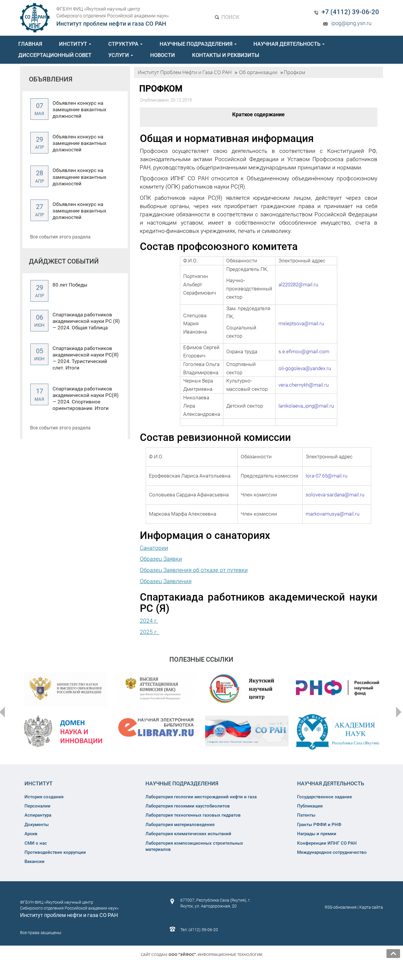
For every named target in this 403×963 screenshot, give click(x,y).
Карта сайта (371, 907)
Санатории (154, 548)
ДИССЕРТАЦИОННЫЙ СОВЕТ (54, 55)
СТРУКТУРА (124, 44)
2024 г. (149, 620)
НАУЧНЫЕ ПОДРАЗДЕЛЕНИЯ (197, 44)
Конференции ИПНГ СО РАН (327, 843)
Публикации (310, 806)
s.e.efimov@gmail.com (304, 351)
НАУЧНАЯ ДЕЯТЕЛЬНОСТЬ (287, 44)
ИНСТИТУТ (73, 44)
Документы (36, 824)
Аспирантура (37, 815)
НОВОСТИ (162, 55)
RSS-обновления (341, 907)
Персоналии (37, 806)
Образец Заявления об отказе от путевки (194, 570)
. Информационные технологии (215, 954)
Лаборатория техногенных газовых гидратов (193, 815)
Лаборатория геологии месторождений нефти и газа (201, 796)
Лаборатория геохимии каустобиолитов (187, 806)
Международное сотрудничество (332, 852)
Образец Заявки (161, 558)
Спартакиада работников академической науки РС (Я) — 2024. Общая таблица (86, 321)
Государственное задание (324, 796)
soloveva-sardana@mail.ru (335, 495)
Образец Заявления (165, 581)
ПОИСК (230, 17)
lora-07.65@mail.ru (326, 476)
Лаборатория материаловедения (179, 824)
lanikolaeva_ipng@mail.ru (306, 406)
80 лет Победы (70, 285)
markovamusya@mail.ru (332, 514)
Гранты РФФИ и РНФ (319, 824)
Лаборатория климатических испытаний (188, 833)
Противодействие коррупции (55, 852)
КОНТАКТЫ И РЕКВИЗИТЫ (225, 55)
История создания (43, 796)
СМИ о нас (35, 843)
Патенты (306, 815)
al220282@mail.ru (298, 284)
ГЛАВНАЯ (30, 44)
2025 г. (150, 632)
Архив (30, 833)
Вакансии (34, 861)
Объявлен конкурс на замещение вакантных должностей (79, 109)
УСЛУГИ (119, 55)
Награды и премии (316, 833)
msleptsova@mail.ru (301, 323)
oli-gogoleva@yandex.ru (305, 368)
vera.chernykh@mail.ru (304, 385)
